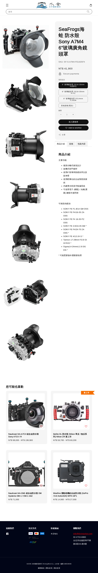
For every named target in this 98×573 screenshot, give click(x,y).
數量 (60, 110)
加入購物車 (73, 122)
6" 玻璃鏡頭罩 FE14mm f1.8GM (73, 99)
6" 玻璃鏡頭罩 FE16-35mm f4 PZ (73, 92)
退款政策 (57, 568)
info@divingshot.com (82, 534)
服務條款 (41, 568)
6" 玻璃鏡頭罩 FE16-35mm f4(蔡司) (73, 85)
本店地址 (54, 534)
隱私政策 (49, 568)
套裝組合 (62, 80)
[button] (7, 5)
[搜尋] (88, 11)
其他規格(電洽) (67, 106)
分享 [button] (63, 135)
